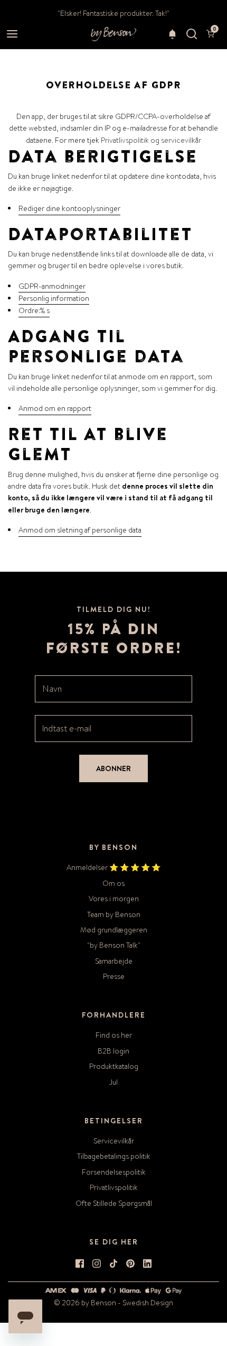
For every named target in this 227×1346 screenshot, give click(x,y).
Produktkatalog (113, 1066)
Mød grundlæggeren (113, 929)
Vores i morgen (114, 898)
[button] (172, 33)
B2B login (113, 1051)
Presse (114, 976)
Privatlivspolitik (114, 1187)
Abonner (113, 768)
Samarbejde (114, 961)
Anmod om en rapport (54, 408)
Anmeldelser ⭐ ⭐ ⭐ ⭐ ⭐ (113, 867)
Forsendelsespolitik (114, 1172)
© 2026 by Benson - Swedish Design (113, 1302)
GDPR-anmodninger (52, 286)
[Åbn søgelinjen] (191, 34)
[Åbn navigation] (12, 34)
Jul (113, 1082)
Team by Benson (113, 914)
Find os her (114, 1035)
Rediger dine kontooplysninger (69, 208)
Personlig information (53, 298)
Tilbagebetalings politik (113, 1156)
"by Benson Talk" (113, 945)
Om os (113, 883)
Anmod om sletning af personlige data (79, 530)
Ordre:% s (34, 310)
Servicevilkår (113, 1141)
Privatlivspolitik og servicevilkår (151, 140)
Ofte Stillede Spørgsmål (113, 1203)
